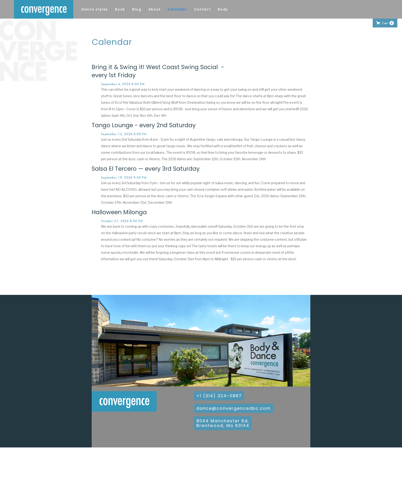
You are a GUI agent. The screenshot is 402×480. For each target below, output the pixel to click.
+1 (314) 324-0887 (219, 396)
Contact (202, 9)
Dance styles (94, 9)
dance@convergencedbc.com (233, 408)
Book (120, 9)
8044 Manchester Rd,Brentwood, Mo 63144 (222, 423)
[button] (385, 23)
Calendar (177, 9)
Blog (136, 9)
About (154, 9)
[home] (43, 9)
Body (223, 9)
